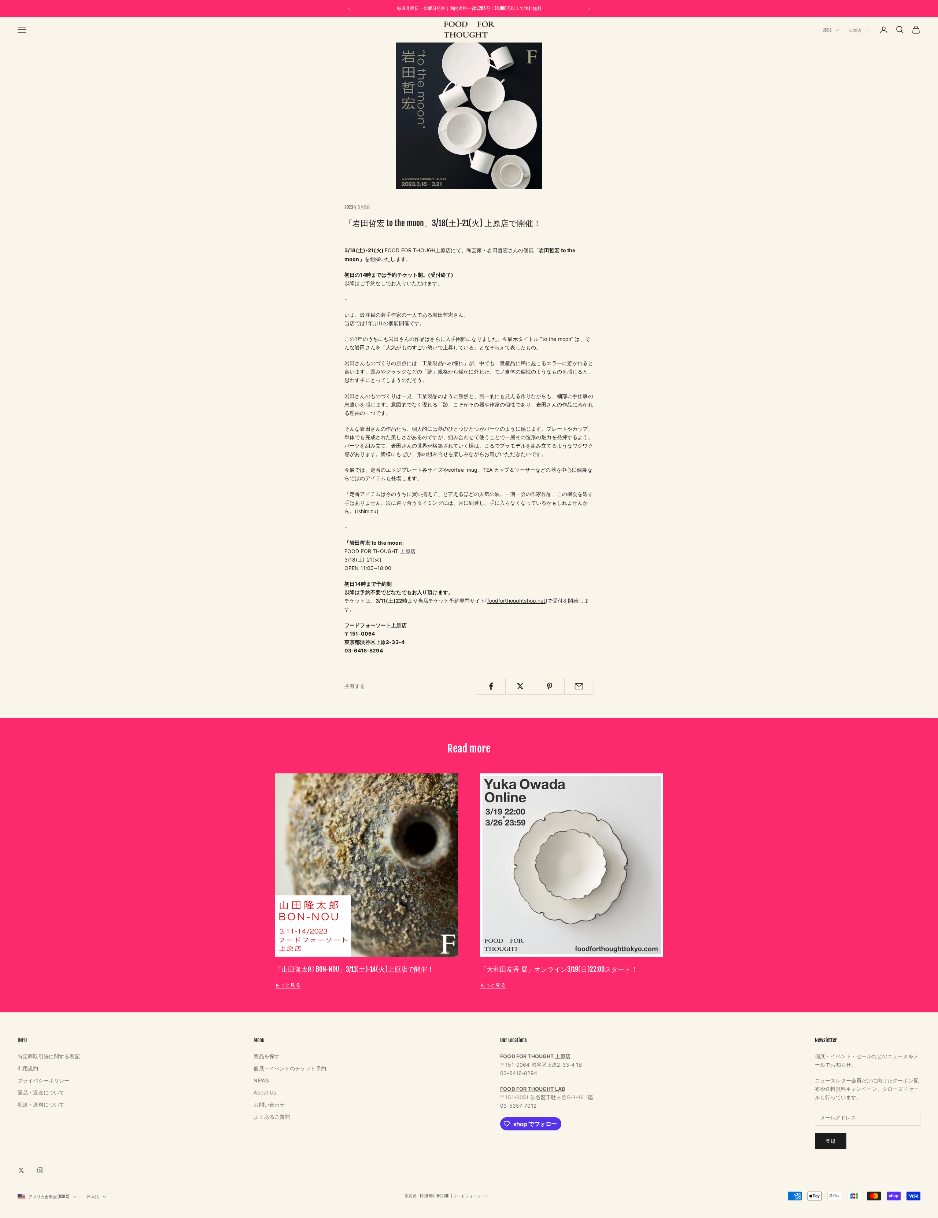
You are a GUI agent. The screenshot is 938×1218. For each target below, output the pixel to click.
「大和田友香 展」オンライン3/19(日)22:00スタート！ (559, 969)
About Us (265, 1092)
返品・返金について (41, 1092)
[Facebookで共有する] (490, 686)
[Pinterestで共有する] (549, 686)
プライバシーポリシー (43, 1080)
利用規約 (28, 1068)
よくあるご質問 (272, 1117)
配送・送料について (41, 1104)
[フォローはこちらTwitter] (21, 1170)
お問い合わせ (269, 1104)
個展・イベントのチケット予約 (290, 1068)
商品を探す (267, 1056)
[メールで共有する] (579, 686)
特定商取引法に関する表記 (49, 1056)
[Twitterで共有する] (520, 686)
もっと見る (288, 985)
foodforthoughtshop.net (516, 600)
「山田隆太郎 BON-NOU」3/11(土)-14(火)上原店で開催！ (354, 969)
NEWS (261, 1080)
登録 (831, 1141)
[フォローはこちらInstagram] (40, 1170)
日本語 (855, 30)
